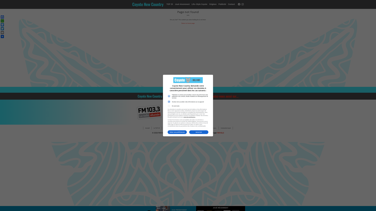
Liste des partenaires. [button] (189, 117)
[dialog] (188, 105)
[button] (188, 106)
